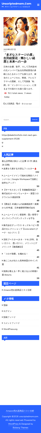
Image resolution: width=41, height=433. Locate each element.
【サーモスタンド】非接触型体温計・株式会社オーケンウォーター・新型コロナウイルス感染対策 (20, 193)
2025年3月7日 (10, 49)
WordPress (13, 424)
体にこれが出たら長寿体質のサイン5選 (19, 262)
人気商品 (10, 103)
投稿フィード (9, 317)
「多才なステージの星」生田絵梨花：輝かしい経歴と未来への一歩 (19, 58)
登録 (5, 305)
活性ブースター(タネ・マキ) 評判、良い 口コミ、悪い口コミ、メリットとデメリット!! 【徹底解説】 (20, 243)
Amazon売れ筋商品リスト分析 (17, 290)
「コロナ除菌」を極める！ (15, 253)
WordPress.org (10, 329)
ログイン (7, 311)
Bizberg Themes (20, 427)
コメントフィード (11, 323)
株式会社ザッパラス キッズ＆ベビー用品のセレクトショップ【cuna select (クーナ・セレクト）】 (20, 229)
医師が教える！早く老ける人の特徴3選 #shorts (19, 273)
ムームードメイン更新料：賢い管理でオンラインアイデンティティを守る (20, 216)
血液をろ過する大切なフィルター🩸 (20, 168)
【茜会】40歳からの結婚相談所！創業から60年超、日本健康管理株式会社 (20, 206)
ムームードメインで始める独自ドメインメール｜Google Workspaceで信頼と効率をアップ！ (20, 179)
